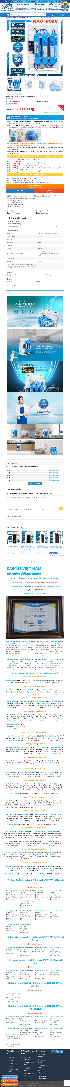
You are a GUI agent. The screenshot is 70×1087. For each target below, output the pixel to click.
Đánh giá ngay (35, 483)
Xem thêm (34, 562)
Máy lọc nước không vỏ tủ (13, 94)
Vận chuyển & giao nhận (14, 213)
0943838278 (49, 191)
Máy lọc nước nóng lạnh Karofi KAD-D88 (56, 547)
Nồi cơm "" (35, 168)
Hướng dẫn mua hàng (14, 211)
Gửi (61, 509)
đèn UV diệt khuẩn (31, 166)
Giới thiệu (11, 1057)
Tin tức (11, 1060)
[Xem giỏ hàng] (52, 15)
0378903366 (47, 18)
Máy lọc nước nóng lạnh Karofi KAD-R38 (41, 547)
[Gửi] (44, 14)
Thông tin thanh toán (43, 211)
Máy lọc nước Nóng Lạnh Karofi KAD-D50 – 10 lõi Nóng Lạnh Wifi (27, 548)
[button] (8, 74)
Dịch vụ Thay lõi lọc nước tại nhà (18, 18)
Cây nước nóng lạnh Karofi (37, 162)
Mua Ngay (21, 191)
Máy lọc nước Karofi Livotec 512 (13, 547)
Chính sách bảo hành (42, 213)
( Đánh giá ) (10, 99)
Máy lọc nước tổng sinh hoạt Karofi (38, 164)
